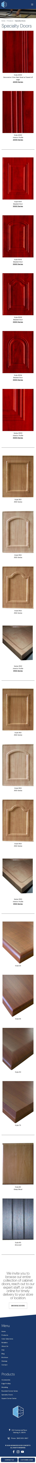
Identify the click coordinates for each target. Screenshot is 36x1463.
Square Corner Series (9, 1398)
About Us (5, 1346)
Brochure (5, 1357)
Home (3, 21)
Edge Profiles (6, 1384)
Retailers (5, 1343)
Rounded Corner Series (10, 1391)
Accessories (6, 1380)
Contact (4, 1365)
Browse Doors (18, 1306)
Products (10, 21)
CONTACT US (9, 1460)
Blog (3, 1354)
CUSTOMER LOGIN (27, 1460)
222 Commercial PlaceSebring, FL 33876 (19, 1431)
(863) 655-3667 (22, 1438)
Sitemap (4, 1361)
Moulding (5, 1387)
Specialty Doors (7, 1395)
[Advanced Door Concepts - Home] (15, 4)
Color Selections (7, 1339)
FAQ (3, 1350)
